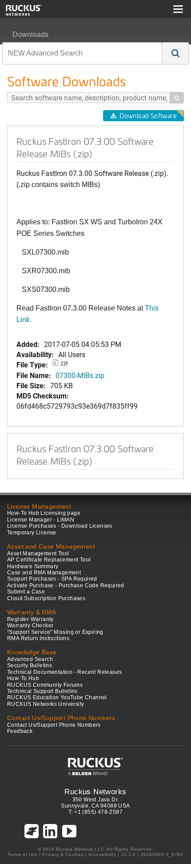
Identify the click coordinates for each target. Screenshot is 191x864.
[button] (175, 53)
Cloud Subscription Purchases (46, 598)
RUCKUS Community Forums (45, 685)
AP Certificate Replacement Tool (49, 560)
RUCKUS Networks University (45, 704)
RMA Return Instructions (38, 638)
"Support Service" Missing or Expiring (55, 632)
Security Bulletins (29, 665)
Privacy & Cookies (63, 854)
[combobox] (82, 53)
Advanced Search (30, 659)
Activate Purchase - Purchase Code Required (65, 585)
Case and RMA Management (44, 572)
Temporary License (31, 533)
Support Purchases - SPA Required (52, 579)
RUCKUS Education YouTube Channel (57, 697)
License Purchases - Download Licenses (59, 526)
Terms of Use (22, 854)
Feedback (19, 731)
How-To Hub (23, 678)
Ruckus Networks (95, 792)
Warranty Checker (30, 625)
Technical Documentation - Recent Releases (64, 672)
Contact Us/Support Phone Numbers (54, 725)
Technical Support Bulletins (42, 691)
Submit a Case (26, 592)
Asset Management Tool (38, 553)
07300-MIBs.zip (80, 375)
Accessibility (102, 854)
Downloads (30, 34)
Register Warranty (30, 619)
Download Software (147, 115)
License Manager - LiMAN (40, 520)
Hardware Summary (32, 566)
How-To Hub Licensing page (43, 513)
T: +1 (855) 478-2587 (95, 812)
